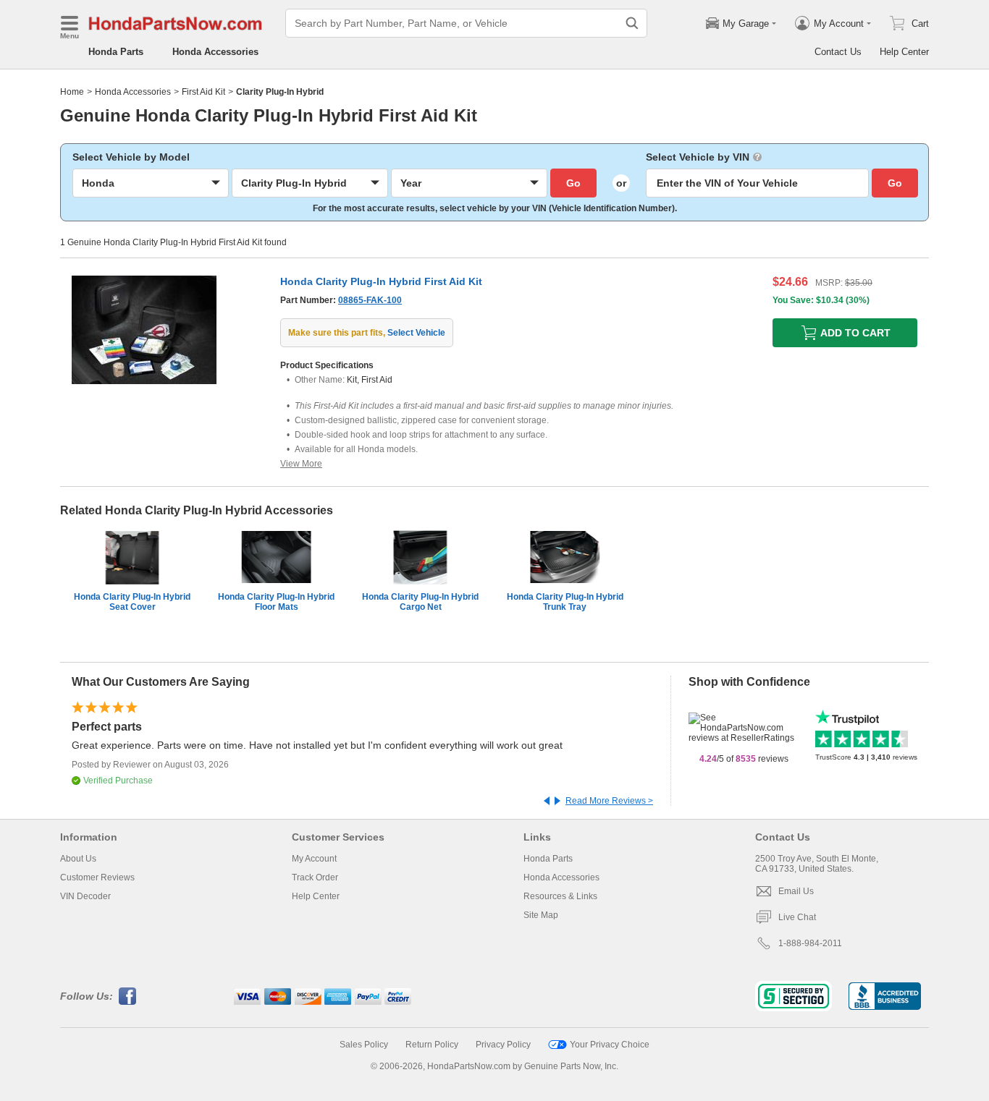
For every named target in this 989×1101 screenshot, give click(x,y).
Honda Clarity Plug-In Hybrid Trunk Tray (565, 602)
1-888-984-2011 (810, 943)
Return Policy (431, 1045)
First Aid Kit (203, 92)
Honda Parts (115, 51)
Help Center (904, 51)
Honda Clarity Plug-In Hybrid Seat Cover (132, 602)
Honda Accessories (215, 51)
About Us (78, 859)
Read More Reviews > (609, 801)
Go (573, 183)
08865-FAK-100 (370, 300)
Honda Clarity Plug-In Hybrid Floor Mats (276, 602)
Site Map (540, 915)
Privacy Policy (503, 1045)
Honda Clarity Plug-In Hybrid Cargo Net (420, 602)
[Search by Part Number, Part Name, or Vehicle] (632, 23)
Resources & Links (560, 896)
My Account (314, 859)
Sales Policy (364, 1045)
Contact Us (838, 51)
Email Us (796, 891)
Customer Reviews (97, 877)
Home (72, 92)
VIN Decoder (85, 896)
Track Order (315, 877)
